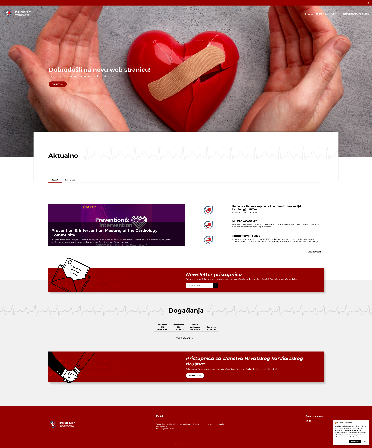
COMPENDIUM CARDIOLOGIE (356, 14)
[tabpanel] (186, 81)
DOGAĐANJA (321, 14)
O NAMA (309, 14)
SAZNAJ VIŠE (58, 84)
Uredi (364, 441)
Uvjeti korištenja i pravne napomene (186, 444)
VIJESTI (334, 14)
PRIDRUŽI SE (195, 375)
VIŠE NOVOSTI (314, 252)
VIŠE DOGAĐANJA (184, 338)
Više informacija (354, 437)
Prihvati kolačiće (355, 441)
